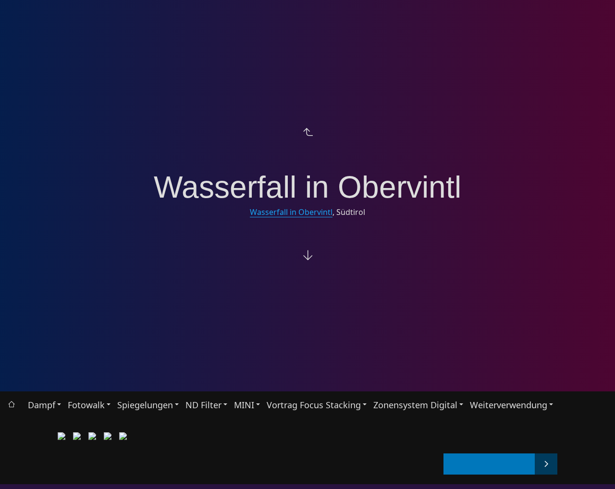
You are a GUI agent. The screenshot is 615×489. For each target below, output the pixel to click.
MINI (244, 405)
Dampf (41, 405)
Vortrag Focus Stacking (314, 405)
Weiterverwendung (508, 405)
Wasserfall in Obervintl (291, 212)
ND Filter (203, 405)
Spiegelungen (145, 405)
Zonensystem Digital (415, 405)
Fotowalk (86, 405)
